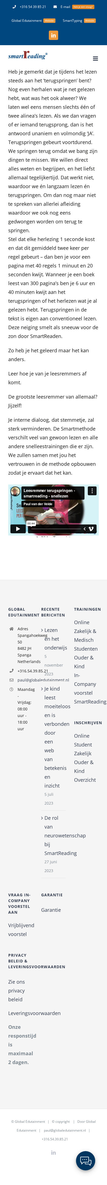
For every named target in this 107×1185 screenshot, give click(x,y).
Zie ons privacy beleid (16, 990)
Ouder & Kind (84, 662)
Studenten (86, 648)
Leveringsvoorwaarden (34, 1013)
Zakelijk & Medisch (85, 635)
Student (83, 744)
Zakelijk (82, 753)
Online (81, 622)
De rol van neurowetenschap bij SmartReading (53, 835)
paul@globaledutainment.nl (25, 680)
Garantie (51, 910)
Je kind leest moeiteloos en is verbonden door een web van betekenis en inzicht (53, 737)
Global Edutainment (30, 1121)
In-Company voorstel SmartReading (86, 688)
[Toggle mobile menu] (96, 58)
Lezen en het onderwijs (53, 639)
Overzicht (85, 780)
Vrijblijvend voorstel (20, 929)
